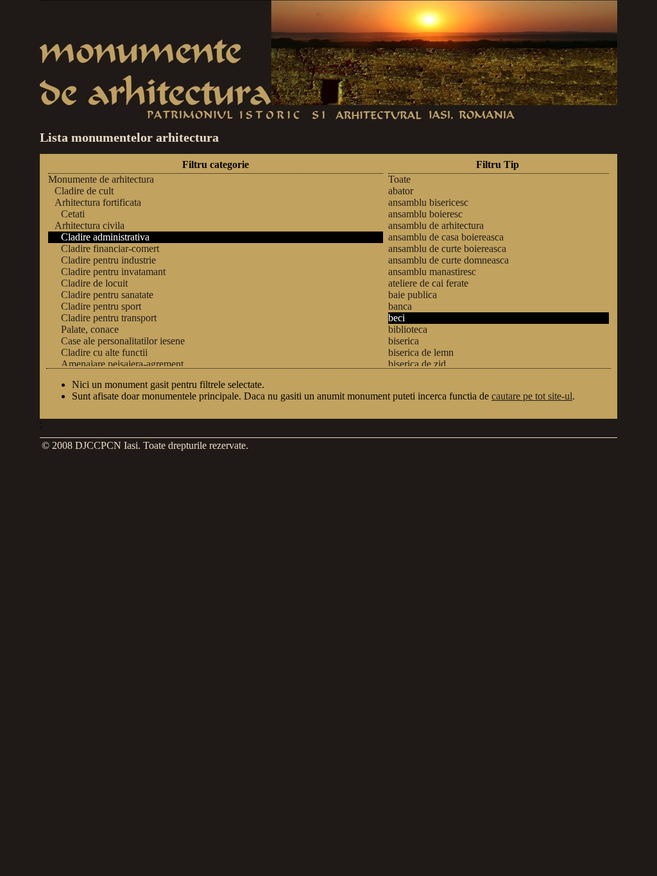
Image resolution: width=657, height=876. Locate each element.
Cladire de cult (84, 190)
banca (400, 306)
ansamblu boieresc (425, 213)
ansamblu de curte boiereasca (447, 248)
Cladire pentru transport (109, 317)
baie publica (412, 294)
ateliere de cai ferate (428, 283)
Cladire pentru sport (101, 306)
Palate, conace (90, 329)
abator (400, 190)
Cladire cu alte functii (104, 352)
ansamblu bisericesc (428, 202)
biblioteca (407, 329)
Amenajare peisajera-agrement (122, 363)
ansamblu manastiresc (432, 271)
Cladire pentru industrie (108, 260)
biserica (403, 340)
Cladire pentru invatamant (113, 271)
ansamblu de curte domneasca (448, 260)
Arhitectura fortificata (98, 202)
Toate (399, 179)
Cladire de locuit (94, 283)
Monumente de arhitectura (101, 179)
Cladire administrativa (105, 237)
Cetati (73, 213)
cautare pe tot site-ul (531, 396)
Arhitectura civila (89, 225)
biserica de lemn (421, 352)
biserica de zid (417, 363)
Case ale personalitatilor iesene (123, 340)
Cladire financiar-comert (110, 248)
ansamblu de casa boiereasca (446, 237)
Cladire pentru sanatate (107, 294)
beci (396, 317)
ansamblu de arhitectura (436, 225)
